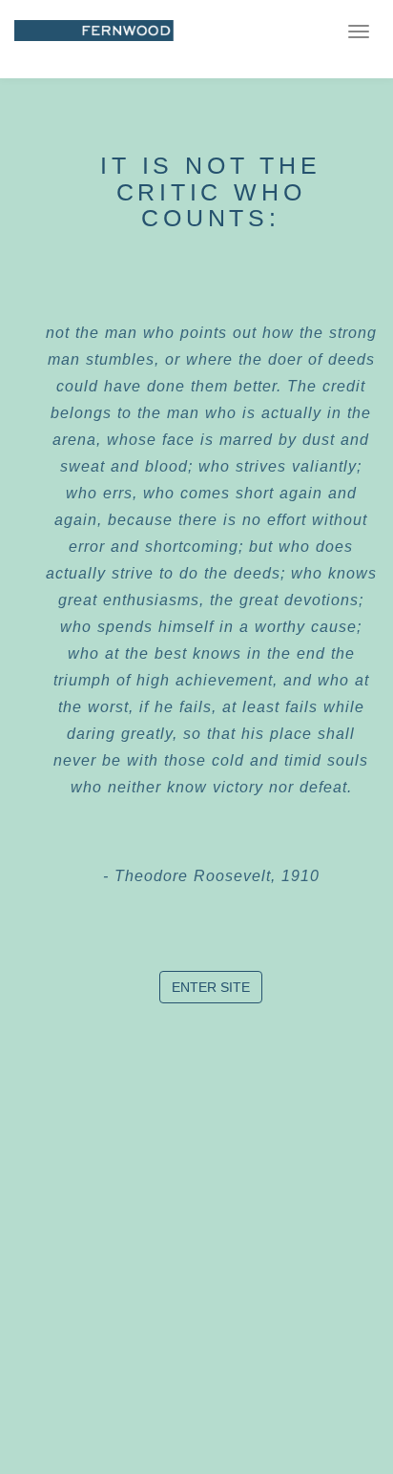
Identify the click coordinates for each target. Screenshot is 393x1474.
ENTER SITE (211, 987)
